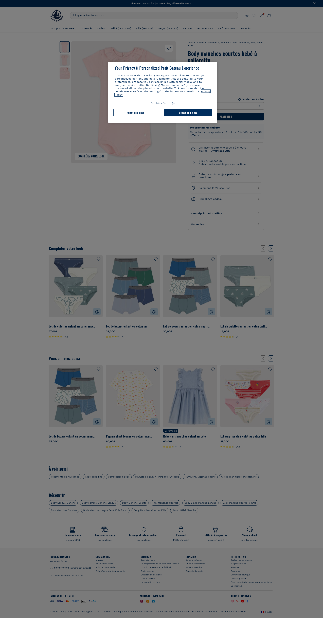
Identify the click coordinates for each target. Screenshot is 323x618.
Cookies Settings (163, 103)
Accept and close (188, 112)
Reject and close (135, 112)
